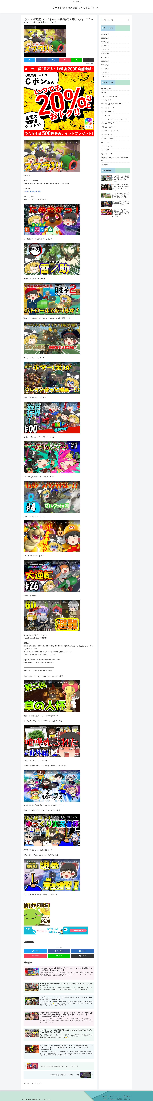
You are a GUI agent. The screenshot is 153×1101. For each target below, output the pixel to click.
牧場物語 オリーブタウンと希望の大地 (114, 159)
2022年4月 (105, 42)
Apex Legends (106, 88)
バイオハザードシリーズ (110, 131)
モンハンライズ (106, 154)
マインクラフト (106, 146)
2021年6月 (105, 65)
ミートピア (105, 150)
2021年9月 (105, 57)
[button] (128, 20)
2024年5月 (105, 34)
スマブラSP (105, 115)
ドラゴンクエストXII (108, 127)
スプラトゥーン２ (107, 108)
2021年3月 (105, 76)
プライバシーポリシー (115, 1096)
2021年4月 (105, 72)
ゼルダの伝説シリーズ (109, 123)
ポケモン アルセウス (108, 138)
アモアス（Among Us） (109, 96)
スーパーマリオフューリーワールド (114, 119)
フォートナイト (106, 135)
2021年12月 (105, 49)
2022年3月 (105, 46)
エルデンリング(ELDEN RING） (112, 104)
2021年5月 (105, 69)
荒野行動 (104, 164)
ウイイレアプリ (106, 100)
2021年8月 (105, 61)
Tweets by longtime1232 (32, 191)
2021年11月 (105, 53)
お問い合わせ (126, 1096)
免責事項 (104, 1096)
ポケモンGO (105, 142)
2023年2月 (105, 38)
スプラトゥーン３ (29, 941)
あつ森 (103, 92)
